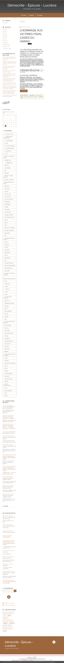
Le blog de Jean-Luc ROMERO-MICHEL (9, 92)
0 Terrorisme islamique (10, 145)
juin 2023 (5, 37)
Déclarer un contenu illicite (16, 660)
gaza (33, 96)
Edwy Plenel (7, 233)
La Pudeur (7, 289)
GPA (6, 260)
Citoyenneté (7, 209)
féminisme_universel (7, 628)
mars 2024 (5, 35)
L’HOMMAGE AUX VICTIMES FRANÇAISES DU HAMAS (9, 543)
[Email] (8, 597)
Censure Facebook (9, 199)
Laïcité (6, 294)
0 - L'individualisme (9, 140)
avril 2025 (5, 31)
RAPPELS (5, 565)
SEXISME (7, 360)
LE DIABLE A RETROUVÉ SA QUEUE (9, 458)
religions (5, 623)
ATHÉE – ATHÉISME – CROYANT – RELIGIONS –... (9, 428)
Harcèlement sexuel (9, 263)
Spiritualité (7, 376)
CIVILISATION (8, 212)
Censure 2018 (8, 194)
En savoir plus (52, 662)
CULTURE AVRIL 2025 (9, 217)
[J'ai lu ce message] (62, 661)
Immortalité (7, 270)
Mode (6, 308)
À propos (39, 15)
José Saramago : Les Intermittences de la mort (9, 66)
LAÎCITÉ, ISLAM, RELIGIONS (7, 297)
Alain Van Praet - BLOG (11, 84)
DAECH (6, 220)
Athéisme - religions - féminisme (8, 176)
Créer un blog (30, 657)
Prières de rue (8, 343)
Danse (6, 222)
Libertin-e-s (7, 300)
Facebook (7, 244)
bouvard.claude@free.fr (9, 406)
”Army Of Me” (6, 95)
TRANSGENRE (8, 408)
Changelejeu (7, 201)
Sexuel (6, 366)
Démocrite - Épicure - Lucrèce (32, 5)
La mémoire (7, 283)
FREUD (6, 255)
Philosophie (7, 330)
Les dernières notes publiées (32, 658)
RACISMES (7, 349)
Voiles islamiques (8, 390)
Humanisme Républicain (10, 265)
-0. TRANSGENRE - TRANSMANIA (8, 137)
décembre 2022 (6, 44)
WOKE (6, 395)
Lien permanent (25, 95)
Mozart (6, 313)
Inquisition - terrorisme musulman (9, 274)
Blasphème (7, 186)
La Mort (6, 286)
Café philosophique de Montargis (9, 95)
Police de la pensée (9, 333)
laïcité (4, 631)
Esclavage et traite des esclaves (8, 239)
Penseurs (7, 328)
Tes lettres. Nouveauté (8, 61)
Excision (6, 242)
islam (9, 615)
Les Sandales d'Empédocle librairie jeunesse (9, 63)
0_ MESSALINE (8, 151)
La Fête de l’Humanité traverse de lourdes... (9, 91)
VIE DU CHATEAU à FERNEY (9, 88)
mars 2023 (5, 40)
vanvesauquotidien (9, 76)
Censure (6, 191)
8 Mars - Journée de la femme (8, 157)
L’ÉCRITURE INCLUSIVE (9, 532)
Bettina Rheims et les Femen (8, 183)
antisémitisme (26, 96)
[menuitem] (23, 15)
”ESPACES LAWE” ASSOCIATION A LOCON (9, 58)
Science (6, 358)
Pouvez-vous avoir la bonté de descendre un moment (9, 86)
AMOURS (7, 165)
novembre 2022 (6, 46)
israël (30, 96)
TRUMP (6, 381)
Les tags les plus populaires (41, 658)
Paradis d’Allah (8, 325)
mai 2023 (5, 39)
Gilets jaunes (7, 257)
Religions (6, 351)
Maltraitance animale (9, 303)
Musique (6, 316)
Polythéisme (7, 338)
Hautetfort (34, 657)
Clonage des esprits (9, 214)
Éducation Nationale (9, 230)
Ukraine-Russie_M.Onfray (7, 384)
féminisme (5, 618)
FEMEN (6, 247)
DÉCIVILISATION (7, 558)
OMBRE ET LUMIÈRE (8, 418)
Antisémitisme (8, 168)
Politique (6, 336)
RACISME (7, 346)
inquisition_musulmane (8, 612)
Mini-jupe (7, 306)
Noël (6, 319)
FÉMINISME (7, 252)
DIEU (6, 225)
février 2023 (5, 42)
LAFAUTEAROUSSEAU (7, 81)
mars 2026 (5, 29)
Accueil (23, 15)
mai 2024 (5, 33)
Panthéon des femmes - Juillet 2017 (9, 322)
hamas (35, 96)
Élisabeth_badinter (7, 625)
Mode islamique (8, 311)
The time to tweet (8, 379)
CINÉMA (6, 207)
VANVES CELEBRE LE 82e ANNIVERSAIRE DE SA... (9, 74)
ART (5, 170)
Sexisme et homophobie (10, 363)
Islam (6, 281)
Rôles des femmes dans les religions (9, 354)
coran (4, 615)
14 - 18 (6, 153)
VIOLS (6, 388)
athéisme (12, 623)
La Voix (6, 291)
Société (6, 371)
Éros (6, 235)
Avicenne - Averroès (9, 179)
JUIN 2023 (5, 552)
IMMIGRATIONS (8, 268)
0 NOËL (6, 143)
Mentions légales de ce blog (24, 660)
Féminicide (7, 250)
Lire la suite (5, 22)
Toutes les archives (7, 48)
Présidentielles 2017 (9, 341)
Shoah (6, 368)
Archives (31, 15)
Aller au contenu (4, 1)
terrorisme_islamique (7, 620)
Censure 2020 (8, 196)
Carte (6, 506)
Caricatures (7, 188)
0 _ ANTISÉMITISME (9, 148)
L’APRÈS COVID (7, 479)
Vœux (6, 393)
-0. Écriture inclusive (9, 134)
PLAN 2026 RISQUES (7, 57)
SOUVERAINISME (8, 373)
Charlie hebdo (8, 204)
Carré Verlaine (7, 72)
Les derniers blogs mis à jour (23, 658)
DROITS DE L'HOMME (10, 227)
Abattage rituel (8, 160)
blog (51, 660)
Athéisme (7, 173)
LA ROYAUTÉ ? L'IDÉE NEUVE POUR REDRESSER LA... (9, 79)
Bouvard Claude (7, 416)
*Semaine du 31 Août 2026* (9, 70)
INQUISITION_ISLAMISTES (9, 278)
